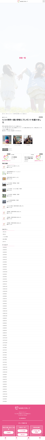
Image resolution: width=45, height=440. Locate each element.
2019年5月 (5, 303)
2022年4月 (5, 276)
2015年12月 (5, 394)
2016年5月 (5, 384)
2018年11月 (5, 313)
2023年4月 (5, 266)
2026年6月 (5, 247)
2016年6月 (5, 381)
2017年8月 (5, 347)
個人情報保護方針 (22, 418)
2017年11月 (5, 340)
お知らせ (4, 234)
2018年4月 (5, 328)
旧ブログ (40, 117)
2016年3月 (5, 389)
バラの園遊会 (14, 157)
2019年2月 (5, 308)
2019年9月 (5, 293)
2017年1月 (5, 364)
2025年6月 (5, 254)
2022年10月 (5, 271)
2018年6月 (5, 323)
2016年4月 (5, 386)
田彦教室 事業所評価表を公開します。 (14, 223)
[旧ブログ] (6, 157)
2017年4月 (5, 357)
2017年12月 (5, 337)
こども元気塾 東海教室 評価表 (13, 194)
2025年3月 (5, 257)
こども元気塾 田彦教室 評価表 (13, 200)
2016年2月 (5, 391)
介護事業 (8, 432)
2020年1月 (5, 284)
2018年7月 (5, 320)
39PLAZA (4, 231)
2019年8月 (5, 296)
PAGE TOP (43, 435)
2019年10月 (5, 291)
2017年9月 (5, 345)
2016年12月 (5, 367)
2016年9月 (5, 374)
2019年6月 (5, 301)
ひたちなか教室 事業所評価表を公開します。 (15, 205)
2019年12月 (5, 286)
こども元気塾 (5, 236)
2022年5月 (5, 274)
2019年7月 (5, 298)
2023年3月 (5, 269)
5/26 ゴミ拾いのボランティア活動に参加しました (28, 158)
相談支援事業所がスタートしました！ (14, 171)
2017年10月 (5, 342)
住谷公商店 (5, 239)
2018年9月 (5, 318)
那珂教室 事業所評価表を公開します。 (14, 211)
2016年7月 (5, 379)
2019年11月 (5, 288)
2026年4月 (5, 252)
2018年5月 (5, 325)
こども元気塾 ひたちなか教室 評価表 (14, 188)
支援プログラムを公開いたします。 (13, 165)
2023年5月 (5, 264)
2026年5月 (5, 249)
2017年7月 (5, 350)
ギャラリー (10, 150)
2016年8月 (5, 376)
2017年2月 (5, 362)
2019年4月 (5, 306)
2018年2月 (5, 332)
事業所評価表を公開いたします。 (13, 177)
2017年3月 (5, 359)
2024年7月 (5, 259)
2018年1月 (5, 335)
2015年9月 (5, 398)
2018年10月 (5, 315)
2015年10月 (5, 396)
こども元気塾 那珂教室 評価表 (13, 183)
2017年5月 (5, 354)
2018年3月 (5, 330)
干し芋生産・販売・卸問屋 (36, 431)
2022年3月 (5, 279)
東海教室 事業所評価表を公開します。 (14, 217)
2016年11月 (5, 369)
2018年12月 (5, 310)
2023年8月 (5, 262)
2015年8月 (5, 401)
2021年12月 (5, 281)
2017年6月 (5, 352)
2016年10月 (5, 372)
